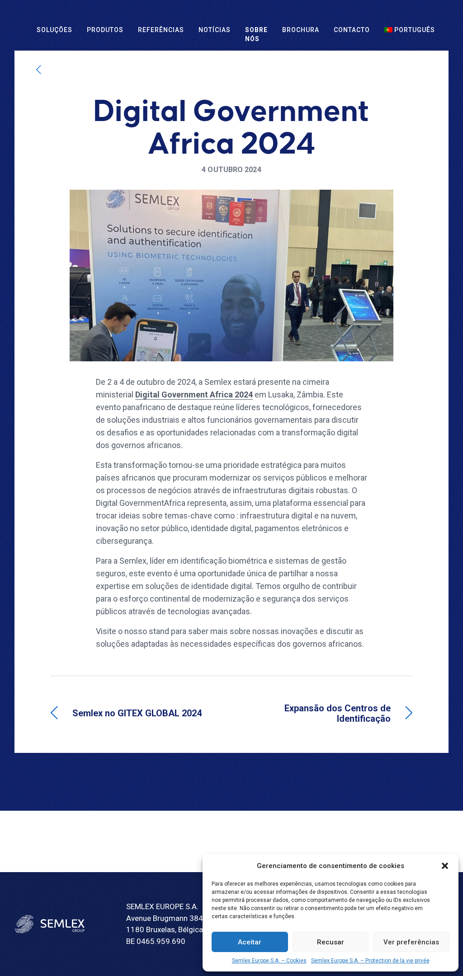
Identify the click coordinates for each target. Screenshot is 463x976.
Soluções (54, 29)
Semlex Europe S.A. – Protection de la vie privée (370, 960)
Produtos (105, 29)
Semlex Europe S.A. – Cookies (269, 960)
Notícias (214, 29)
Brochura (300, 29)
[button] (444, 865)
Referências (161, 29)
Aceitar (249, 942)
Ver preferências (411, 942)
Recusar (330, 942)
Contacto (352, 29)
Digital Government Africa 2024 (194, 394)
